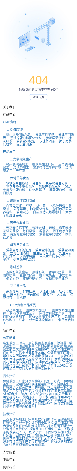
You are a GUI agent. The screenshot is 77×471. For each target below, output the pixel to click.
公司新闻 (9, 338)
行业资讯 (9, 376)
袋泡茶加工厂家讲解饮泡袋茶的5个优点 (44, 362)
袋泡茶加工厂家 (41, 164)
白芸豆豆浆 (12, 205)
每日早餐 (27, 231)
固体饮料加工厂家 (50, 313)
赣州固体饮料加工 (40, 320)
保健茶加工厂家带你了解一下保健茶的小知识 (38, 421)
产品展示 (9, 151)
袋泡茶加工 (19, 167)
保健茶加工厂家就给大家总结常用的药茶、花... (37, 386)
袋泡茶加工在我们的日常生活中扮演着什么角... (38, 351)
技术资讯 (9, 414)
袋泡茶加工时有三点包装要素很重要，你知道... (36, 343)
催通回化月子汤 (42, 253)
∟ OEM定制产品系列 (19, 305)
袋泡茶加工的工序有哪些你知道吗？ (48, 397)
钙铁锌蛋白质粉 (15, 183)
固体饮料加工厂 (35, 310)
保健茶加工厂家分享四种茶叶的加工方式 (31, 381)
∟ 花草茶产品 (14, 286)
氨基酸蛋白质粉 (55, 183)
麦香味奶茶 (25, 275)
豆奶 (27, 205)
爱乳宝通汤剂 (18, 253)
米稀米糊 (37, 228)
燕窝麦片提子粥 (15, 228)
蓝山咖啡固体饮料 (17, 134)
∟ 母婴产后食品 (16, 244)
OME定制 (9, 122)
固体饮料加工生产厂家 (43, 316)
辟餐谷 (42, 231)
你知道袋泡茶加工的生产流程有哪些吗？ (38, 440)
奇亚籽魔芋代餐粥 (21, 234)
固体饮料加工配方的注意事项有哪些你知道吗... (38, 443)
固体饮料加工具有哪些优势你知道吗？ (37, 402)
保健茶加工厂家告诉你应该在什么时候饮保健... (38, 424)
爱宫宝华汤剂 (43, 250)
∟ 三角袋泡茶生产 (17, 159)
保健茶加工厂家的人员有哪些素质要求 (37, 367)
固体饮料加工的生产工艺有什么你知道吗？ (33, 438)
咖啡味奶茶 (45, 275)
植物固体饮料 (38, 209)
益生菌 (39, 205)
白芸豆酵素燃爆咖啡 (45, 212)
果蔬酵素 (18, 209)
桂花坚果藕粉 (53, 138)
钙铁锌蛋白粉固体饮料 (24, 138)
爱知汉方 (21, 212)
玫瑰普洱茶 (45, 141)
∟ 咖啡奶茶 (13, 267)
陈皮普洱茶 (22, 144)
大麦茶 (60, 294)
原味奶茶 (37, 272)
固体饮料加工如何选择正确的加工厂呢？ (44, 435)
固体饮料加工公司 (21, 313)
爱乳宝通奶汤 (24, 141)
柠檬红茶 (27, 291)
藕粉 (50, 228)
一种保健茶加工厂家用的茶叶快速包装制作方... (38, 383)
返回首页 (38, 97)
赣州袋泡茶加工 (15, 164)
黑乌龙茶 (15, 294)
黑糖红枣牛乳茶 (55, 278)
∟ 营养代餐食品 (16, 222)
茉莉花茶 (11, 291)
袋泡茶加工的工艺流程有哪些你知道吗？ (38, 348)
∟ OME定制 (13, 129)
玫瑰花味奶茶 (31, 278)
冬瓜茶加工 (12, 310)
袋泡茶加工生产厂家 (45, 167)
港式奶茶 (64, 275)
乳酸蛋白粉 (55, 190)
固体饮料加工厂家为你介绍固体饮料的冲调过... (36, 400)
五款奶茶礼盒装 (15, 272)
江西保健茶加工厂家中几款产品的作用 (30, 419)
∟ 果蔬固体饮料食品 (19, 200)
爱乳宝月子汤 (43, 134)
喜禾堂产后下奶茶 (50, 256)
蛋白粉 (35, 183)
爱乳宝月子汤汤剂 (17, 250)
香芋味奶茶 (55, 272)
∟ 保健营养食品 (16, 178)
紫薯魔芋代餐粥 (48, 234)
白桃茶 (19, 297)
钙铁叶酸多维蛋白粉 (19, 186)
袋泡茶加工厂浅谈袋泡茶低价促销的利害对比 (37, 345)
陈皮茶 (46, 294)
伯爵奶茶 (11, 278)
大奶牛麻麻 (25, 256)
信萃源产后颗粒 (22, 259)
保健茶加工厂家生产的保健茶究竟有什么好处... (36, 365)
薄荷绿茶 (31, 294)
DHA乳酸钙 (35, 190)
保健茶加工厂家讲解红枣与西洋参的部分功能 (37, 354)
